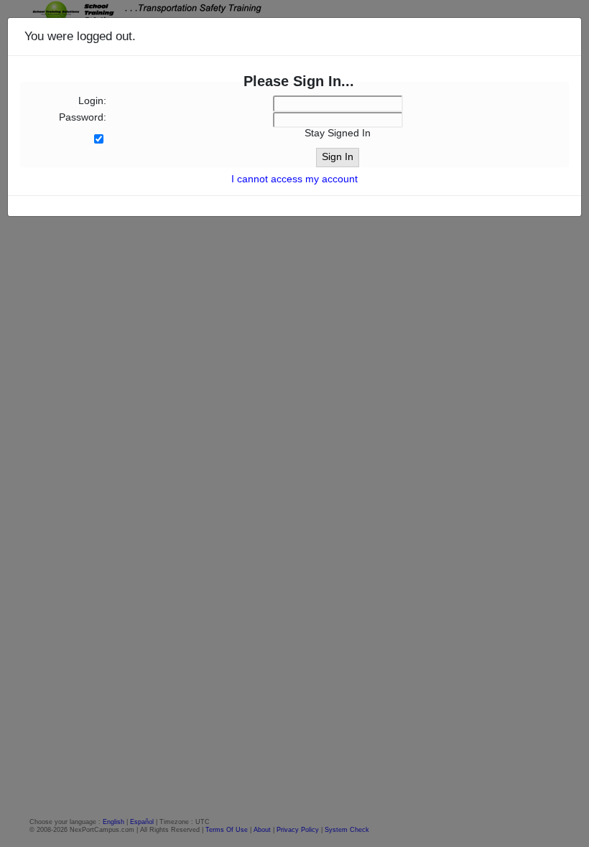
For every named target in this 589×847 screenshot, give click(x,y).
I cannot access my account (294, 179)
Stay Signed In (338, 133)
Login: (92, 100)
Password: (82, 117)
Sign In (337, 156)
